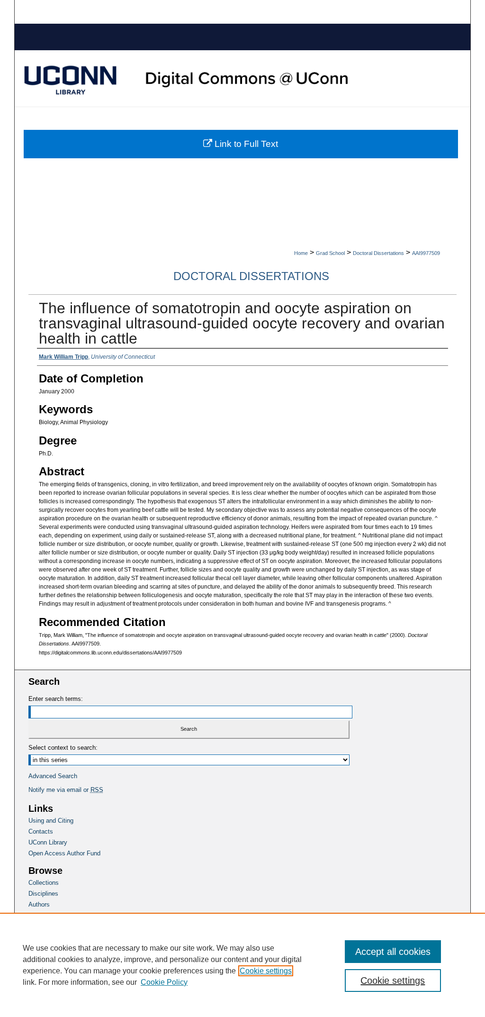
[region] (242, 965)
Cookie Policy (164, 982)
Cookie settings (266, 971)
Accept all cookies (393, 951)
